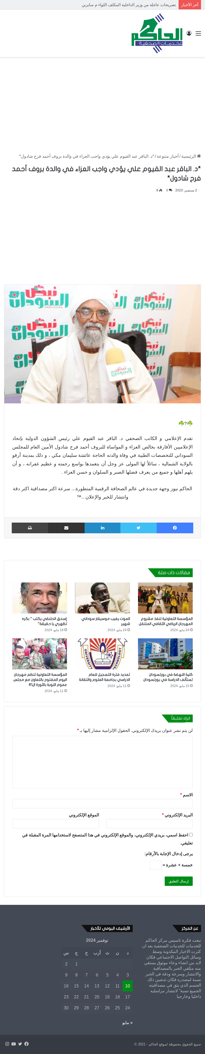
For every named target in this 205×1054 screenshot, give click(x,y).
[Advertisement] (102, 99)
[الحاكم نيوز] (157, 33)
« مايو (127, 1022)
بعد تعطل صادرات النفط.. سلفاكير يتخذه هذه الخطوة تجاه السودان (120, 4)
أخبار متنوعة (168, 156)
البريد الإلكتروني (177, 815)
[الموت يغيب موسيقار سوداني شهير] (102, 597)
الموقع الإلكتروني (84, 815)
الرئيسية (189, 156)
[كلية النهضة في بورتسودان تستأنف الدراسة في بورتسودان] (165, 653)
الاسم (186, 795)
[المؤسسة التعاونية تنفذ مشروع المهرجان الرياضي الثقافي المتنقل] (165, 597)
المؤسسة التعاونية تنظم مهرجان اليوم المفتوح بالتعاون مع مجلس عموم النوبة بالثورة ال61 (40, 680)
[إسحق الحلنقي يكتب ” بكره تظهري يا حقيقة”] (39, 597)
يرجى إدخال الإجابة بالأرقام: (168, 853)
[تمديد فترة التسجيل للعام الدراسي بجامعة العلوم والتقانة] (102, 653)
